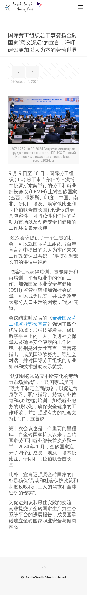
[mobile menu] (80, 7)
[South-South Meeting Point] (21, 6)
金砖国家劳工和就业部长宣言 (42, 321)
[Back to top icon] (43, 567)
